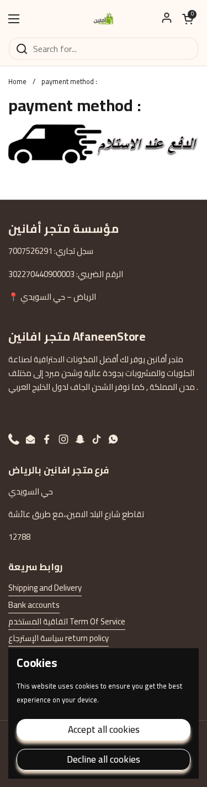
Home (17, 81)
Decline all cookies (103, 759)
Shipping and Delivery (45, 587)
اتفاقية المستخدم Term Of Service (66, 621)
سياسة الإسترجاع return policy (58, 637)
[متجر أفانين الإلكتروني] (104, 19)
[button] (188, 19)
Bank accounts (34, 604)
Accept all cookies (104, 729)
